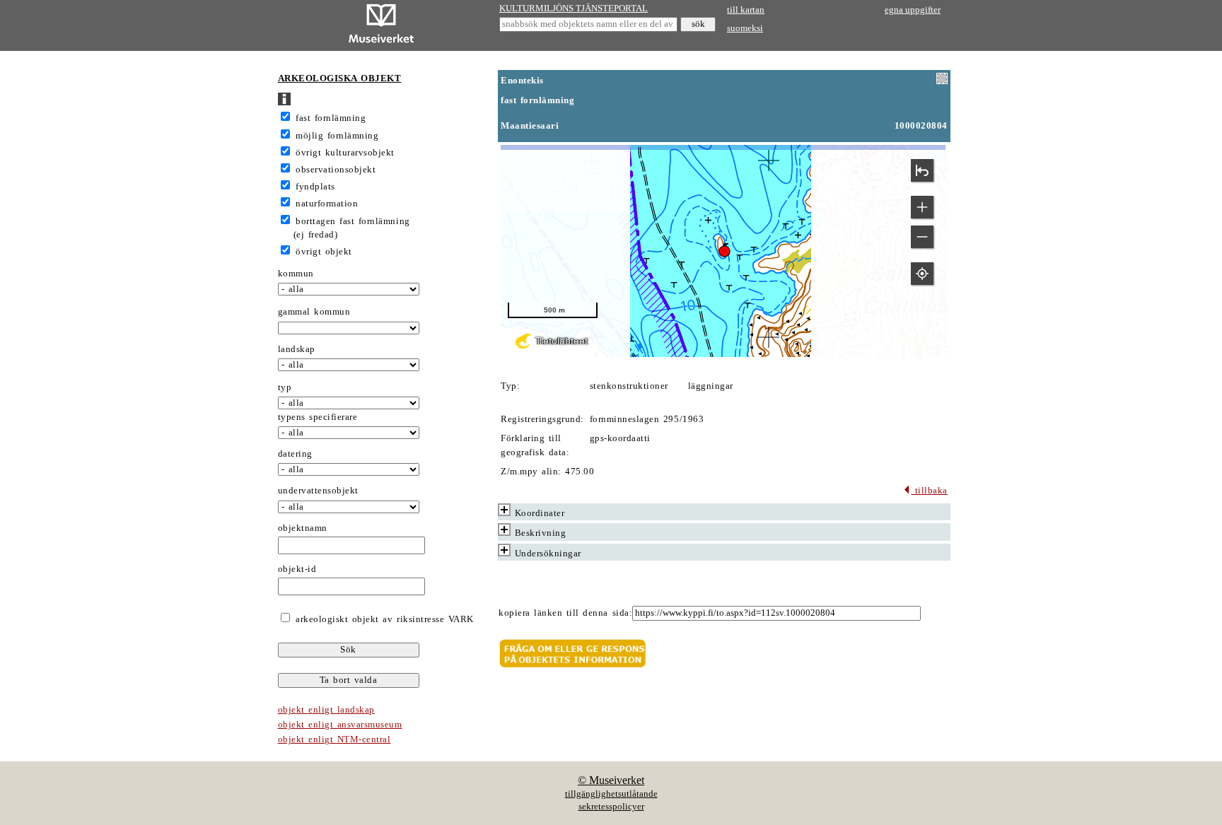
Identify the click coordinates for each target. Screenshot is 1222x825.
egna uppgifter (913, 10)
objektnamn (302, 528)
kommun (296, 274)
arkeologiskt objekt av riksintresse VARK (383, 619)
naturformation (327, 204)
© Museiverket (611, 780)
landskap (296, 349)
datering (295, 454)
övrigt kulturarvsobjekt (345, 153)
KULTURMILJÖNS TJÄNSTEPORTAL (573, 8)
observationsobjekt (336, 170)
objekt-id (297, 569)
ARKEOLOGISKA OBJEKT (340, 78)
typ (285, 387)
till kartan (745, 10)
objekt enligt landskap (326, 710)
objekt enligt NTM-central (334, 739)
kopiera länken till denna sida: (565, 613)
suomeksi (745, 28)
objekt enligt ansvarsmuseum (340, 725)
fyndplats (315, 187)
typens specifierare (318, 417)
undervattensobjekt (318, 491)
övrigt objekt (324, 252)
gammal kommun (314, 312)
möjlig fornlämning (337, 136)
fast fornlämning (331, 118)
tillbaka (929, 491)
